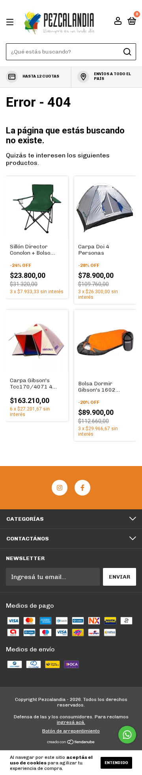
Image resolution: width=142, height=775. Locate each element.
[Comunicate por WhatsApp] (127, 735)
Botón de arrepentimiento (71, 731)
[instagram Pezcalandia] (59, 488)
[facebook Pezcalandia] (82, 488)
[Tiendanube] (71, 742)
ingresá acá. (71, 722)
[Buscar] (126, 52)
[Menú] (11, 22)
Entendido (116, 762)
